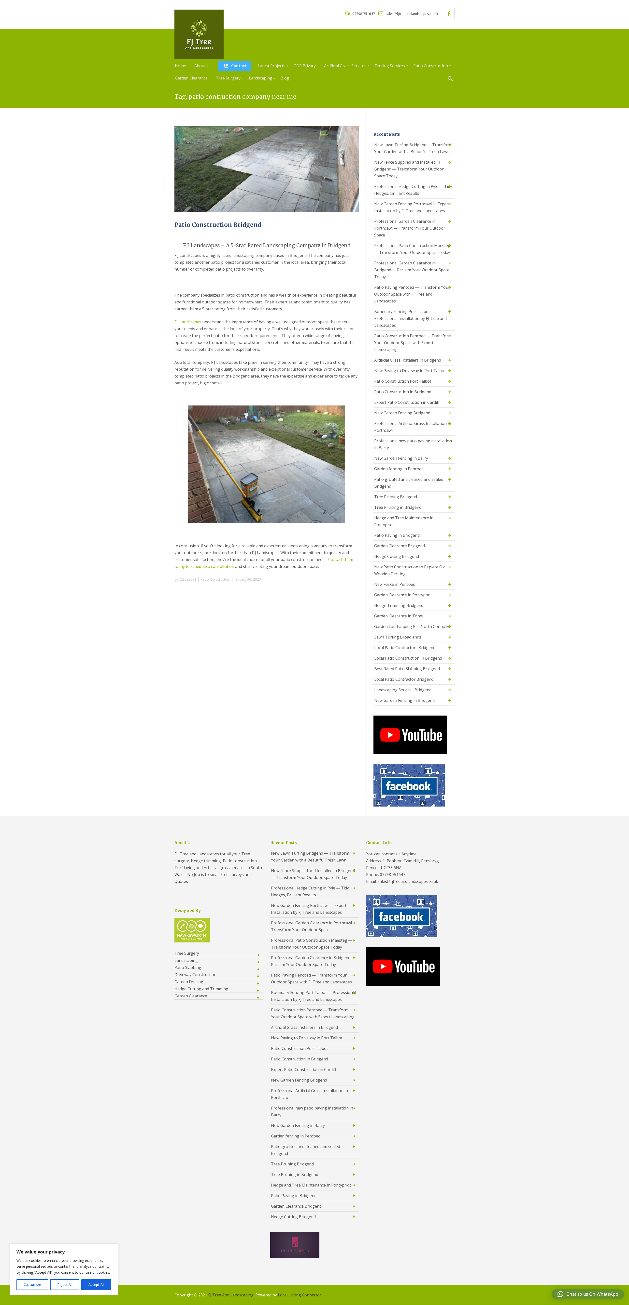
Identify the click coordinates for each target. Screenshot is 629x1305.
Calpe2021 (188, 579)
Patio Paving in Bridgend (397, 535)
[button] (588, 1294)
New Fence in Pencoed (394, 584)
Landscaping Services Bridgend (402, 689)
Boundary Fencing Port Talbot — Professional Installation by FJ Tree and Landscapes (410, 318)
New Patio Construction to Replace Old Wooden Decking (409, 570)
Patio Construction (215, 579)
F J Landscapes (187, 322)
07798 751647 (363, 13)
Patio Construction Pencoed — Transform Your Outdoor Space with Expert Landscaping (413, 342)
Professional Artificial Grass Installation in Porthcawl (412, 427)
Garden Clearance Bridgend (399, 545)
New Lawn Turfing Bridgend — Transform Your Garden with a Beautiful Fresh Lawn (413, 148)
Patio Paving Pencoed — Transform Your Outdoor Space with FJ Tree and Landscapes (412, 294)
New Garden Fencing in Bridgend (404, 700)
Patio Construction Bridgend (217, 225)
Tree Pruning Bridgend (395, 496)
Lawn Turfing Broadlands (397, 637)
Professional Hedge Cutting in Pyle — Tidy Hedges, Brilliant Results (413, 190)
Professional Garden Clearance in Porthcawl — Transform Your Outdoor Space (409, 228)
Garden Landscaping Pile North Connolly (411, 626)
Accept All (96, 1284)
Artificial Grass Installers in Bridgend (407, 360)
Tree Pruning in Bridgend (397, 507)
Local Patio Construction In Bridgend (408, 658)
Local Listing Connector (299, 1295)
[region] (64, 1269)
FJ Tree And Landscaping (231, 1295)
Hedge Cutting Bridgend (396, 556)
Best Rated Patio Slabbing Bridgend (407, 668)
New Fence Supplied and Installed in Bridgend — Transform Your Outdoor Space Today (409, 169)
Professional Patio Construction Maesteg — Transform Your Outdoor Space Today (412, 249)
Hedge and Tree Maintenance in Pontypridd (403, 521)
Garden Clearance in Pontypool (402, 595)
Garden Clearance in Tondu (399, 616)
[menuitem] (180, 66)
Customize (32, 1284)
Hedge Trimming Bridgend (398, 605)
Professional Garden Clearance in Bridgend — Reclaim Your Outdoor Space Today (411, 269)
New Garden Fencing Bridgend (402, 413)
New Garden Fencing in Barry (401, 458)
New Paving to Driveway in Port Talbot (410, 370)
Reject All (64, 1284)
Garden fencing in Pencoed (399, 468)
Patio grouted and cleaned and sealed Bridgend (408, 483)
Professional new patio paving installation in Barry (413, 444)
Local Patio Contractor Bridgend (403, 679)
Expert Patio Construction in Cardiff (407, 402)
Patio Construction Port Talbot (402, 381)
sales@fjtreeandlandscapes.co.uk (411, 13)
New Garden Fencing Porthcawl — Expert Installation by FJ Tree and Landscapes (412, 207)
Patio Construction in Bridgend (402, 391)
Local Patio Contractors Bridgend (404, 647)
